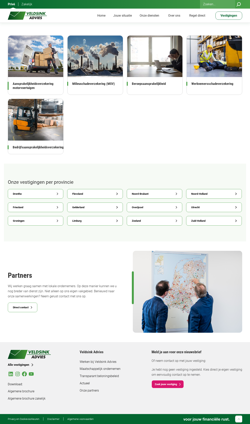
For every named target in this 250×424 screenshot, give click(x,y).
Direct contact (21, 307)
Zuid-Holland (198, 220)
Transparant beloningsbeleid (99, 376)
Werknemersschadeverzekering (212, 84)
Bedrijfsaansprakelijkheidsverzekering (38, 147)
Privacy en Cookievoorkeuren (23, 418)
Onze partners (89, 390)
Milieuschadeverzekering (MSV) (93, 84)
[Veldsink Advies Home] (27, 15)
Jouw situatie (122, 15)
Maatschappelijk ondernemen (100, 369)
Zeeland (136, 220)
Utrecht (195, 207)
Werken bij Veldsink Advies (98, 362)
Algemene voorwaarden (80, 418)
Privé (11, 4)
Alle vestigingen (18, 365)
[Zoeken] (238, 4)
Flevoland (77, 193)
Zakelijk (26, 4)
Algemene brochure (21, 391)
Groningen (18, 220)
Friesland (18, 207)
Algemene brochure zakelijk (27, 398)
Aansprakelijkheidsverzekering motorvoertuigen (33, 86)
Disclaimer (53, 418)
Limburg (76, 220)
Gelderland (78, 207)
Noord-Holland (199, 193)
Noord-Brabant (140, 193)
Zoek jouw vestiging (166, 384)
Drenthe (17, 193)
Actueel (85, 383)
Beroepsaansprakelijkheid (149, 84)
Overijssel (137, 207)
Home (101, 15)
